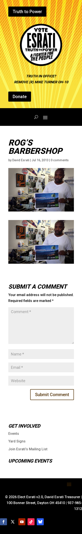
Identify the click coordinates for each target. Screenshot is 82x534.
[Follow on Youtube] (21, 521)
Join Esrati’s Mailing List (27, 449)
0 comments (60, 160)
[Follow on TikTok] (31, 521)
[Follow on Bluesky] (40, 521)
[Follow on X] (12, 521)
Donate (20, 96)
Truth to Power (27, 11)
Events (13, 434)
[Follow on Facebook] (3, 521)
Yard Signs (17, 441)
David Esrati (20, 160)
